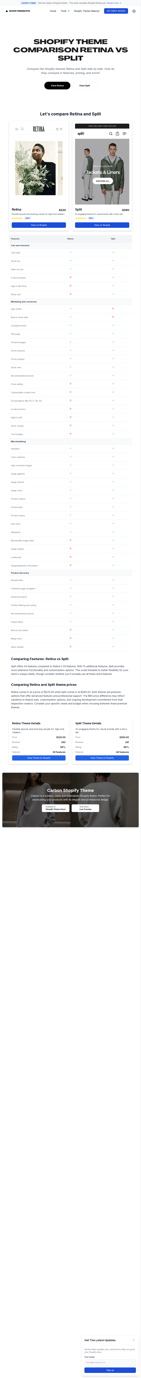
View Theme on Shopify (38, 758)
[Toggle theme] (133, 11)
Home (53, 11)
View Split (84, 85)
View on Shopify (39, 225)
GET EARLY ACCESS (116, 11)
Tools (63, 11)
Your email (89, 1357)
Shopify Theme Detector (87, 11)
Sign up (110, 1370)
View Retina (57, 85)
